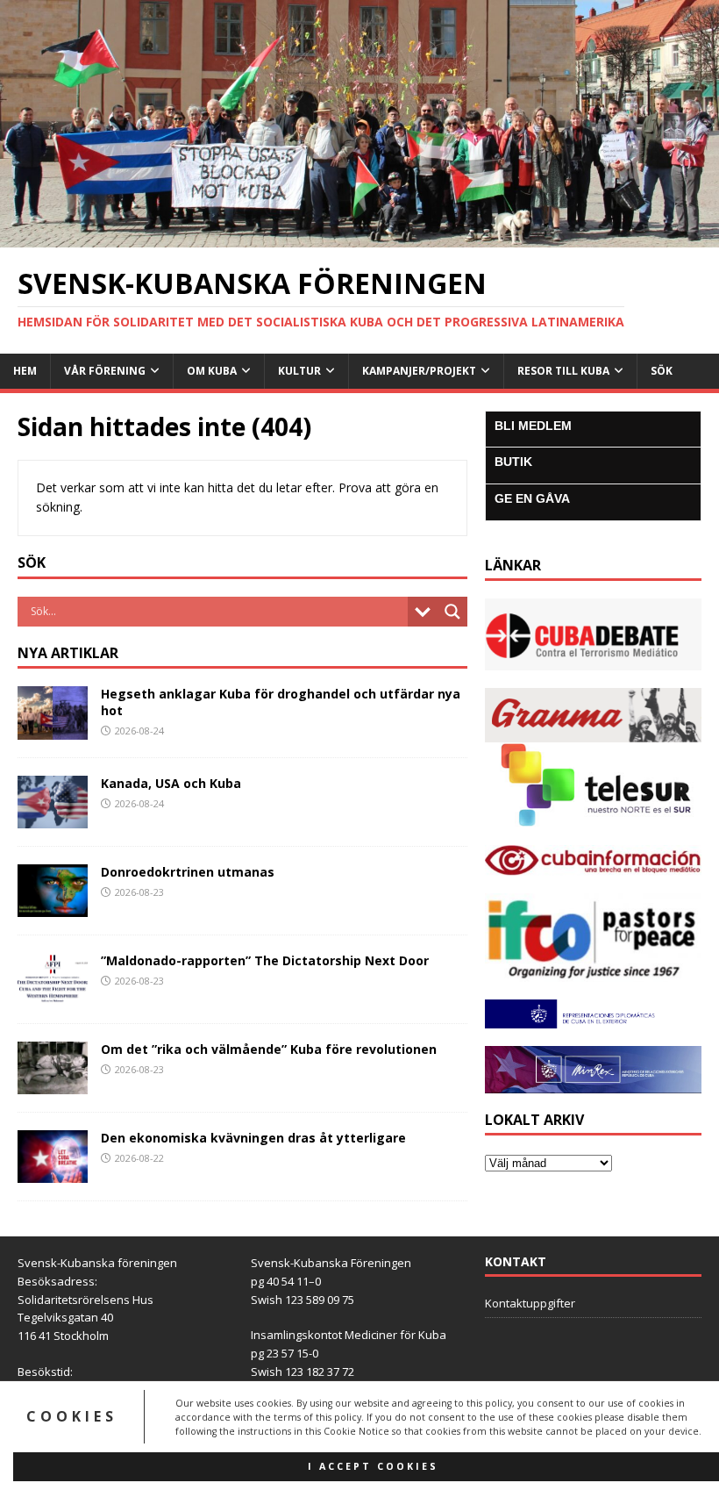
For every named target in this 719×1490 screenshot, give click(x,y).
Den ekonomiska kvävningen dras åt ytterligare (253, 1137)
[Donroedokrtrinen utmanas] (53, 906)
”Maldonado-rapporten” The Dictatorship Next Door (265, 960)
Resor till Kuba (563, 370)
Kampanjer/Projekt (419, 370)
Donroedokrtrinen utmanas (187, 871)
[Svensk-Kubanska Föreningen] (359, 237)
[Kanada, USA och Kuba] (53, 817)
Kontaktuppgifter (530, 1303)
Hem (25, 370)
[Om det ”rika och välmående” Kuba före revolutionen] (53, 1084)
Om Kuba (212, 370)
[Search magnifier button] (452, 612)
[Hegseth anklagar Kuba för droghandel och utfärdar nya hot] (53, 728)
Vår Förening (105, 370)
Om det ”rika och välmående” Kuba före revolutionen (269, 1049)
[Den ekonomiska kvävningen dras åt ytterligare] (53, 1172)
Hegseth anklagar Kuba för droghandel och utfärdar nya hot (280, 701)
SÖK (662, 370)
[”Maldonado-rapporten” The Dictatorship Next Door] (53, 994)
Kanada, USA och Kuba (171, 783)
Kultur (299, 370)
